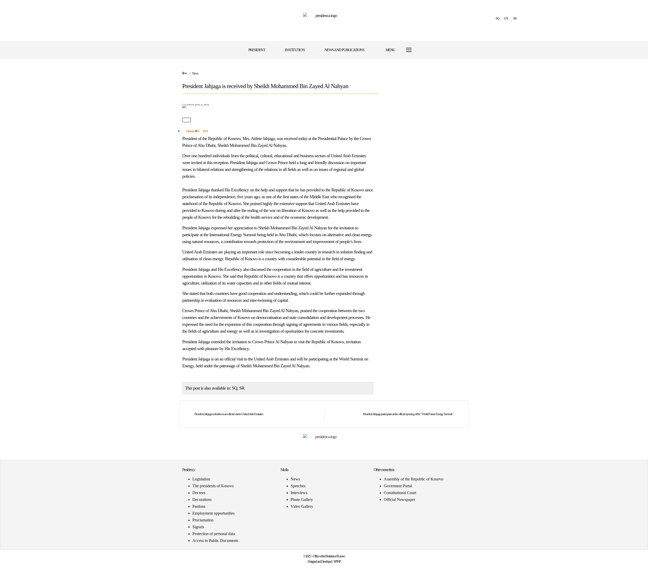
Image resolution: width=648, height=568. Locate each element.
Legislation (201, 479)
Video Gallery (302, 506)
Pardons (198, 506)
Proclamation (202, 520)
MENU (390, 50)
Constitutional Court (400, 493)
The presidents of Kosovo (213, 486)
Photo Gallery (302, 499)
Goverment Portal (398, 486)
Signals (198, 527)
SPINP (337, 561)
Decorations (202, 499)
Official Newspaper (399, 499)
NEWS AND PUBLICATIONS (344, 50)
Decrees (198, 493)
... (188, 73)
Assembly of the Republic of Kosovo (413, 479)
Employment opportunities (213, 513)
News (195, 73)
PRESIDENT (256, 50)
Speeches (298, 486)
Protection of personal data (213, 534)
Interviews (299, 493)
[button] (431, 50)
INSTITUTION (295, 50)
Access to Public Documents (215, 540)
